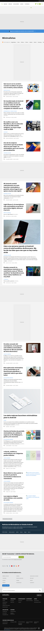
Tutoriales (6, 279)
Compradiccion (5, 614)
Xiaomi (35, 42)
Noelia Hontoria (9, 138)
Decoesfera (5, 613)
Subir (38, 595)
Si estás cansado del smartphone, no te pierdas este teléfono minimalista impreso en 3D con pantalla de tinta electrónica (13, 347)
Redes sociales (7, 90)
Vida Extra (12, 602)
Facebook (9, 566)
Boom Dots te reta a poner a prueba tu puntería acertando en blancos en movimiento (13, 475)
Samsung (39, 42)
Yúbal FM (8, 468)
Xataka (4, 600)
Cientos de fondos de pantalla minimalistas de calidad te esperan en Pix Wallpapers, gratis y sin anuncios (14, 434)
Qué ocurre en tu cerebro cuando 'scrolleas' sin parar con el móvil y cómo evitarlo (13, 85)
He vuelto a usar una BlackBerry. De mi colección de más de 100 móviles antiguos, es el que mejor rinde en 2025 (13, 125)
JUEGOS (21, 4)
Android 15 (32, 582)
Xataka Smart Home (6, 605)
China (18, 42)
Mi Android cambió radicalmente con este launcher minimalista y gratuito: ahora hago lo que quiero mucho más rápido (13, 187)
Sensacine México (21, 621)
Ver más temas (6, 585)
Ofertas (22, 42)
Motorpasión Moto (37, 602)
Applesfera (4, 603)
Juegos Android (7, 481)
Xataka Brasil (5, 623)
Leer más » (18, 94)
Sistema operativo (19, 578)
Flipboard (36, 4)
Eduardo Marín (9, 159)
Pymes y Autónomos (12, 613)
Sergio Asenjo (9, 96)
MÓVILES (10, 4)
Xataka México (5, 621)
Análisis (17, 532)
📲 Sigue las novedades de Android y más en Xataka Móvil (21, 31)
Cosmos (7, 426)
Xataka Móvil (5, 602)
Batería (31, 42)
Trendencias (5, 611)
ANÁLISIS (5, 4)
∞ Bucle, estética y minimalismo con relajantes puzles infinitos (13, 453)
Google (25, 532)
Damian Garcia (9, 513)
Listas (5, 420)
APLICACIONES (16, 4)
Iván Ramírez (9, 445)
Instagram (38, 4)
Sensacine (20, 600)
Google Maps (13, 42)
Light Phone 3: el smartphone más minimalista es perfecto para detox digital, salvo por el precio (14, 207)
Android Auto (18, 582)
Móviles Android (7, 212)
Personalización (7, 152)
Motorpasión (36, 600)
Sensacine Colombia (20, 624)
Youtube (40, 4)
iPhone (26, 42)
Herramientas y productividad (10, 111)
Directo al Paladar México (29, 622)
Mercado (31, 578)
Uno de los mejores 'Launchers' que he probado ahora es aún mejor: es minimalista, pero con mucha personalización (14, 146)
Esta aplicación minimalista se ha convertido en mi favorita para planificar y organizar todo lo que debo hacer (13, 371)
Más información (7, 629)
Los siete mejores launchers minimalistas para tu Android (20, 416)
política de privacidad (18, 559)
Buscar (40, 590)
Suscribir (21, 557)
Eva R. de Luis (8, 262)
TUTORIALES (27, 4)
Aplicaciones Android (8, 377)
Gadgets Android (7, 354)
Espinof (19, 602)
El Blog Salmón (13, 611)
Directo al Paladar (29, 600)
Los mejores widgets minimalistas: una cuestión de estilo (13, 498)
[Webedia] (41, 1)
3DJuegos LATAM (13, 621)
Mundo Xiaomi (5, 607)
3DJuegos (12, 600)
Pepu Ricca (8, 117)
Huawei (21, 532)
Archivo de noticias (8, 518)
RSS (16, 566)
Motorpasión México (36, 622)
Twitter (42, 4)
